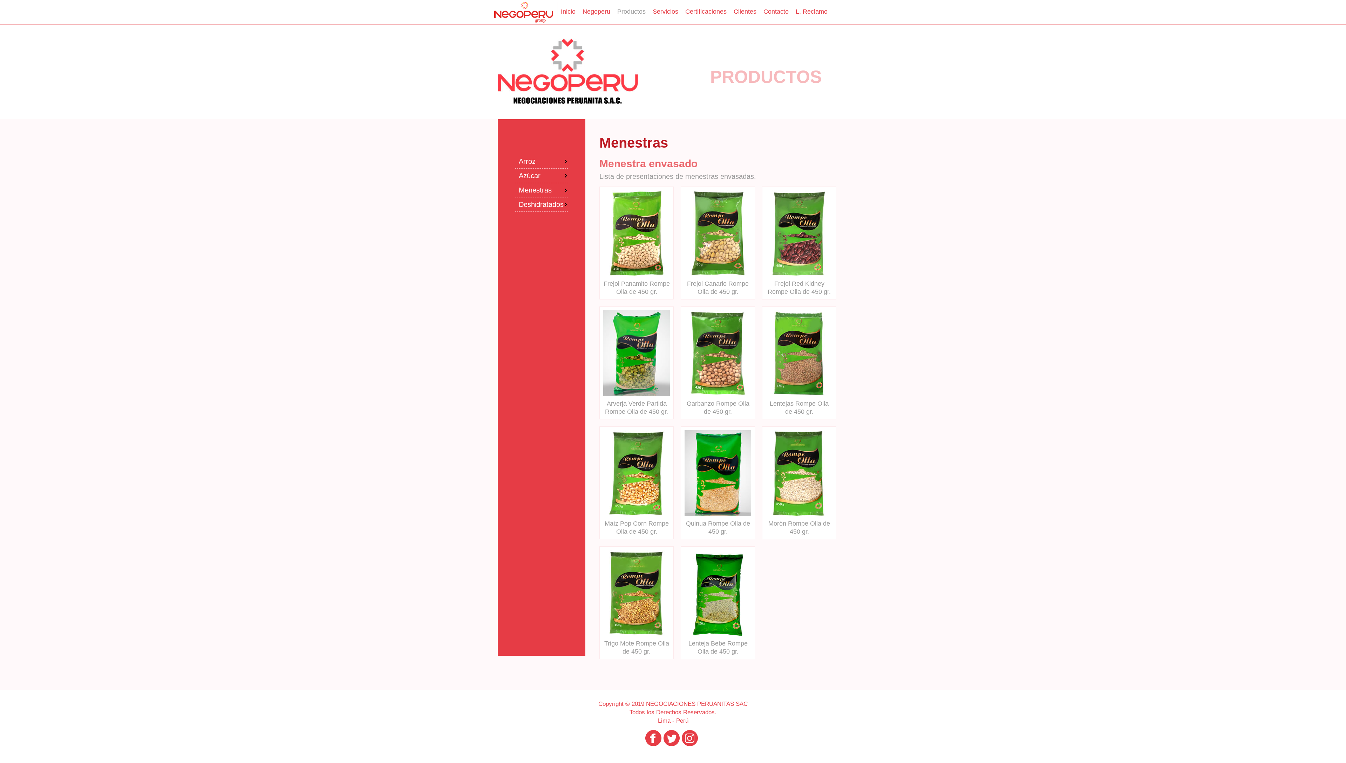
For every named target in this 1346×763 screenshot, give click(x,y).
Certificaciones (706, 11)
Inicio (568, 11)
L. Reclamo (812, 11)
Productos (631, 11)
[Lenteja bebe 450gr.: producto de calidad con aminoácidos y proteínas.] (718, 633)
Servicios (665, 11)
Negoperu (596, 11)
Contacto (776, 11)
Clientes (745, 11)
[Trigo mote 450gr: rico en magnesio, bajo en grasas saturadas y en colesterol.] (636, 633)
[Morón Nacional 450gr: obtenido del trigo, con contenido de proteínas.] (799, 514)
